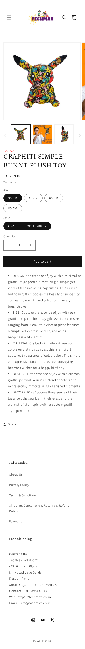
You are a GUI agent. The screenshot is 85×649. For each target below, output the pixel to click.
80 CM (12, 208)
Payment (15, 521)
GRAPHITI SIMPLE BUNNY (27, 226)
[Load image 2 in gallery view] (42, 134)
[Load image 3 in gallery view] (64, 134)
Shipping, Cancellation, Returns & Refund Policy (39, 508)
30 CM (12, 198)
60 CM (53, 198)
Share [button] (12, 424)
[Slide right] (80, 135)
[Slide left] (5, 135)
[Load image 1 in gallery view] (20, 134)
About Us (16, 474)
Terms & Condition (22, 495)
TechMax (47, 640)
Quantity (9, 236)
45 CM (33, 198)
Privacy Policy (19, 485)
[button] (9, 17)
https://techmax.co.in (34, 597)
